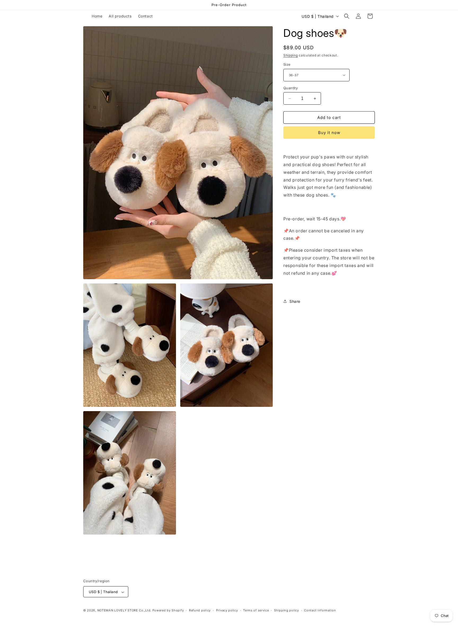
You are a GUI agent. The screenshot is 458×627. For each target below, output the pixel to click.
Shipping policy (286, 610)
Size (287, 64)
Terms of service (256, 610)
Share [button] (294, 301)
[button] (347, 16)
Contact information (320, 610)
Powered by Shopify (168, 610)
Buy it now (329, 132)
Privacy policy (227, 610)
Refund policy (200, 610)
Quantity (290, 88)
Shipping (290, 55)
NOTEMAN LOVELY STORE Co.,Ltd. (124, 610)
